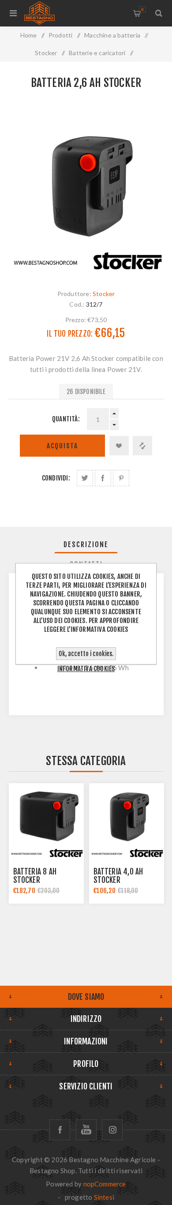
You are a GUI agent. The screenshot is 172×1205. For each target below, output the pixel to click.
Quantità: (66, 419)
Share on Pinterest (121, 478)
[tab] (86, 544)
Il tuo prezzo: (70, 333)
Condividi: (56, 478)
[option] (46, 843)
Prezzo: (75, 319)
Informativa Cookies (86, 668)
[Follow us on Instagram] (112, 1129)
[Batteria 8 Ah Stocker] (46, 820)
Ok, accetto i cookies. (86, 653)
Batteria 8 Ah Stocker (35, 876)
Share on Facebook (103, 478)
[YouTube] (86, 1129)
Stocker (104, 293)
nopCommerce (104, 1184)
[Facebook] (59, 1129)
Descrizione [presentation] (86, 544)
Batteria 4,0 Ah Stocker (118, 876)
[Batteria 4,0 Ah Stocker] (126, 820)
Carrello (142, 9)
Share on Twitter (85, 478)
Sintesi (104, 1197)
